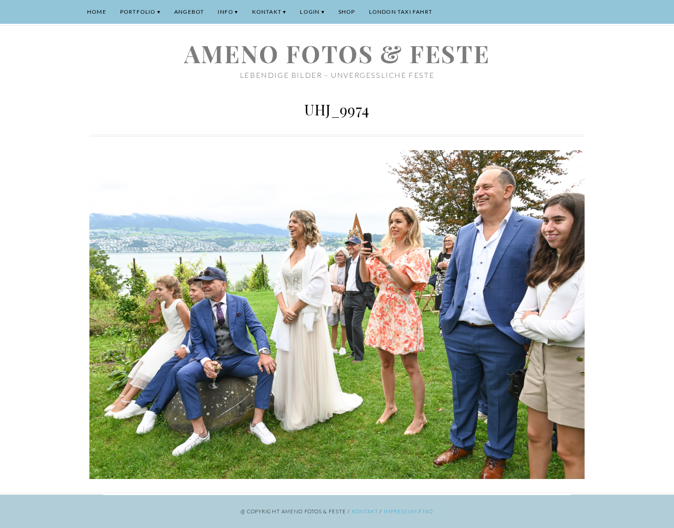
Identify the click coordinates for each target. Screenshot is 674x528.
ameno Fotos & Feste (337, 53)
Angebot (189, 11)
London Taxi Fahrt (400, 11)
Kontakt (267, 11)
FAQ (427, 511)
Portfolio (138, 11)
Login (310, 11)
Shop (346, 11)
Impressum (400, 511)
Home (96, 11)
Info (225, 11)
